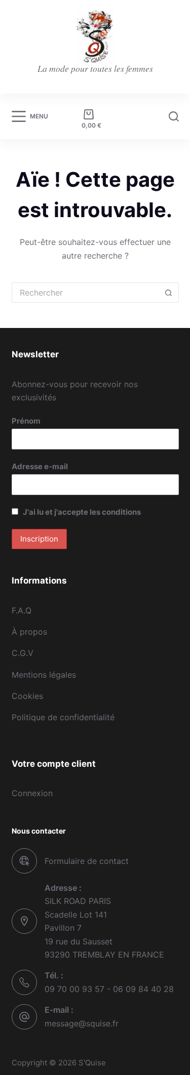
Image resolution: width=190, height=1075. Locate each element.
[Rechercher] (174, 116)
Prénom (26, 421)
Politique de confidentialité (63, 717)
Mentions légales (44, 675)
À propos (29, 632)
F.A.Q (21, 610)
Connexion (32, 793)
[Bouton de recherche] (169, 292)
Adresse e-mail (40, 466)
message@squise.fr (82, 1023)
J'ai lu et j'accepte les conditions (82, 512)
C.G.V (22, 653)
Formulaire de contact (87, 861)
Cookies (27, 696)
